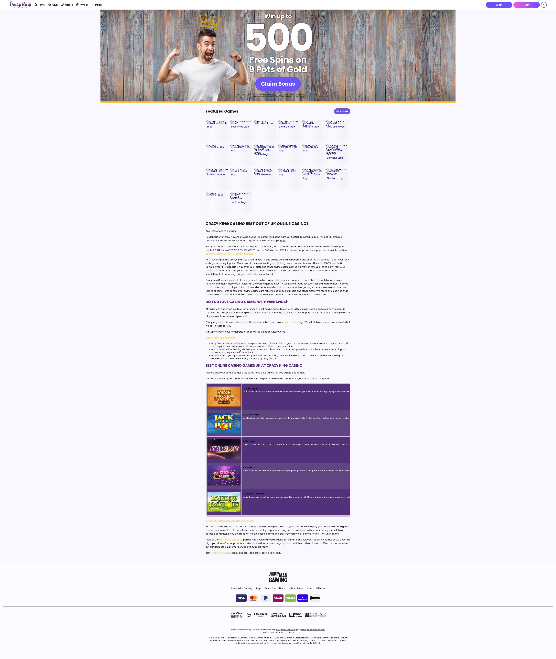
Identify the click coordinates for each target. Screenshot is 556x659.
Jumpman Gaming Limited (251, 638)
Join (526, 5)
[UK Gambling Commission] (278, 615)
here (283, 240)
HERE (281, 250)
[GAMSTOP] (260, 615)
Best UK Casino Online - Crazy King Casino (229, 253)
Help (258, 588)
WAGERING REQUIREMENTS (240, 250)
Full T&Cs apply (298, 96)
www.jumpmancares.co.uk (313, 629)
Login (499, 5)
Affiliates (320, 588)
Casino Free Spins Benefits (220, 337)
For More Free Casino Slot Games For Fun (229, 520)
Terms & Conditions (275, 588)
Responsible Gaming (241, 588)
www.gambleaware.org (286, 629)
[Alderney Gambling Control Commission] (315, 615)
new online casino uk (231, 539)
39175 (220, 640)
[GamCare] (236, 614)
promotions (290, 322)
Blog (309, 588)
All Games (342, 111)
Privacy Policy (296, 588)
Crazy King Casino (221, 553)
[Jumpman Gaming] (278, 581)
